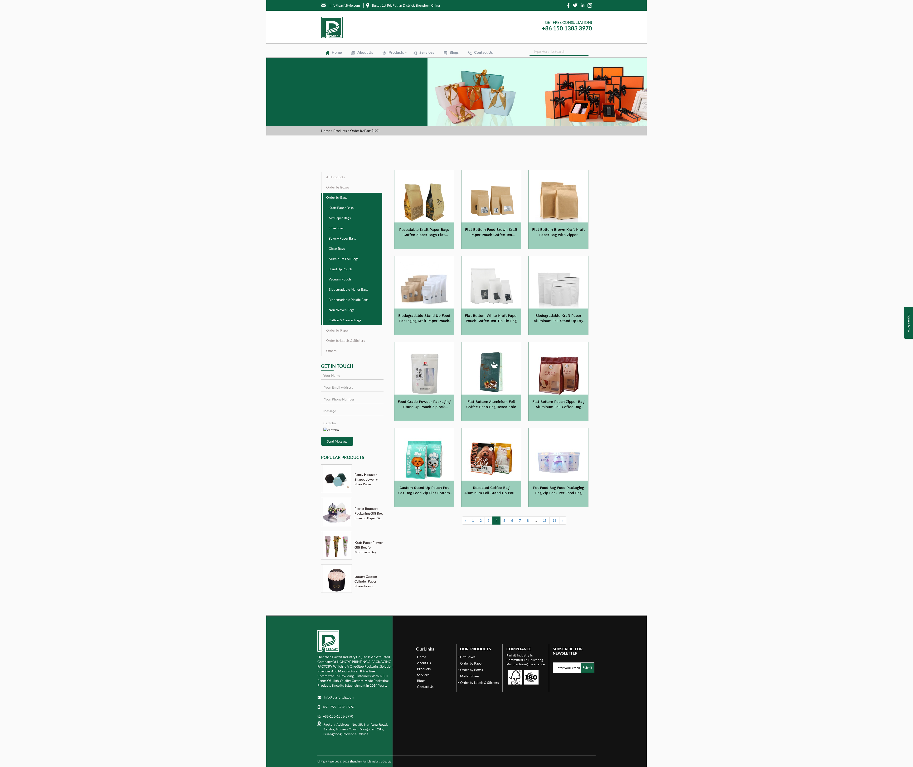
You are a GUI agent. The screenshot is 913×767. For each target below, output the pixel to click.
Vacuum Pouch (494, 71)
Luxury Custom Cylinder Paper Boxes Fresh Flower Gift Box (366, 581)
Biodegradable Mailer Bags (407, 73)
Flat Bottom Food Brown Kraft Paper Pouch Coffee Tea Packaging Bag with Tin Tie (491, 232)
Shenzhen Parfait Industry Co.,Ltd (371, 761)
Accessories (474, 64)
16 (554, 520)
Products (396, 52)
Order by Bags (336, 197)
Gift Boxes (396, 60)
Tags (433, 84)
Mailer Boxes (446, 64)
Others (331, 351)
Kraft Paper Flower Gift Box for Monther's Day (369, 547)
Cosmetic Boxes (451, 60)
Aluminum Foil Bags (427, 71)
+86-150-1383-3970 (338, 716)
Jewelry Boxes (398, 62)
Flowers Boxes (429, 62)
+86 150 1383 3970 (567, 28)
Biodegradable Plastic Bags (454, 73)
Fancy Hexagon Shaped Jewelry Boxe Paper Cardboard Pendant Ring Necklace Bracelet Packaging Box (368, 480)
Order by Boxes (337, 187)
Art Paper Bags (433, 69)
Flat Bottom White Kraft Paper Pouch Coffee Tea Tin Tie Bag (491, 318)
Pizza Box (419, 64)
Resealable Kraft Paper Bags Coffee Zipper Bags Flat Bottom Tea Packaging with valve (424, 232)
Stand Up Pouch (462, 71)
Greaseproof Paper (493, 79)
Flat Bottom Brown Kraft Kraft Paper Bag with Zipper (558, 232)
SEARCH (585, 51)
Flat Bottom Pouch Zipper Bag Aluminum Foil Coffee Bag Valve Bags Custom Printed (558, 405)
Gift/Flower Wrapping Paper (450, 79)
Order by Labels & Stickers (345, 340)
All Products (335, 177)
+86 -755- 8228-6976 (338, 707)
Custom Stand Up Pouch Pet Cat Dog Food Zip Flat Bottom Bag (424, 491)
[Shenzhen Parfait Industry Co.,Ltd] (387, 27)
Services (426, 52)
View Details (424, 243)
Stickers (413, 84)
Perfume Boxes (483, 60)
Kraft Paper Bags (400, 69)
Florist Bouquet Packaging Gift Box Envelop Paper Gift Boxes (369, 514)
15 (545, 520)
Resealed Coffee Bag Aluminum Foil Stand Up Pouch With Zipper (491, 491)
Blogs (454, 52)
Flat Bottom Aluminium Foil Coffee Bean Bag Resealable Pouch (491, 405)
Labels (393, 84)
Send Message (337, 441)
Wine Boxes (421, 60)
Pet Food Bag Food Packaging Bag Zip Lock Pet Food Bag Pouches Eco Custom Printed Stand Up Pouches (558, 491)
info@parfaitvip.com (339, 697)
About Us (365, 52)
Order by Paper (337, 330)
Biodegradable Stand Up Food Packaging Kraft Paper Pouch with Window (424, 318)
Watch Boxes (492, 62)
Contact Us (483, 52)
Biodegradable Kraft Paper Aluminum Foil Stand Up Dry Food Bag (558, 318)
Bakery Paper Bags (492, 69)
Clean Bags (396, 71)
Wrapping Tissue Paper (404, 79)
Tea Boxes (396, 64)
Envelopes (461, 69)
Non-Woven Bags (495, 73)
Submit (587, 668)
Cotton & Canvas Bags (404, 75)
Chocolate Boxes (460, 62)
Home (337, 52)
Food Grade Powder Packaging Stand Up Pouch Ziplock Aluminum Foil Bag (424, 405)
